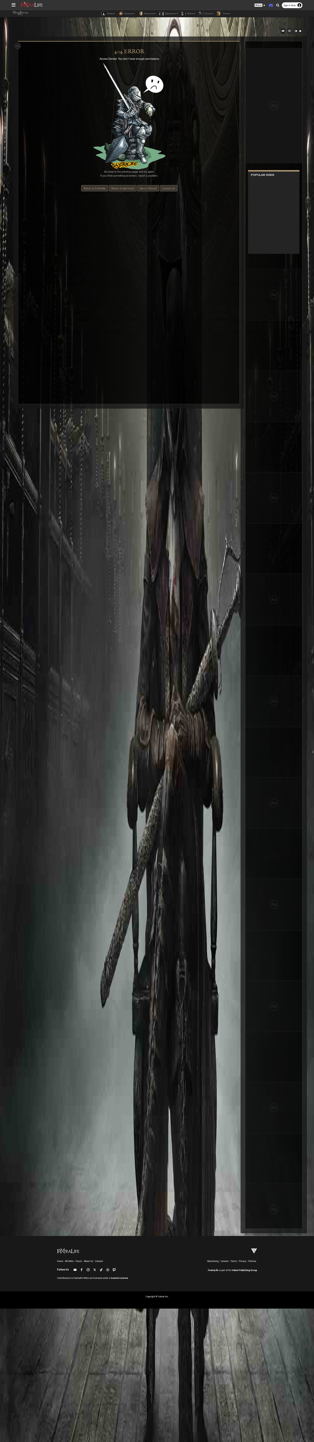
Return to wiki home (122, 188)
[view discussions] (283, 31)
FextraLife (213, 1270)
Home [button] (110, 13)
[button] (259, 5)
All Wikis (69, 1261)
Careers (225, 1261)
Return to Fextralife (95, 188)
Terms (234, 1261)
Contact (99, 1261)
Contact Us (168, 188)
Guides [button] (208, 13)
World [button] (190, 13)
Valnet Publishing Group (244, 1270)
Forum (79, 1261)
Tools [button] (225, 13)
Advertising (213, 1261)
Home (60, 1261)
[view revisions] (289, 31)
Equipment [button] (170, 13)
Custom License (119, 1278)
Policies (252, 1261)
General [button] (128, 13)
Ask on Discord (148, 188)
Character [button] (148, 13)
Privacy (242, 1261)
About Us (88, 1261)
